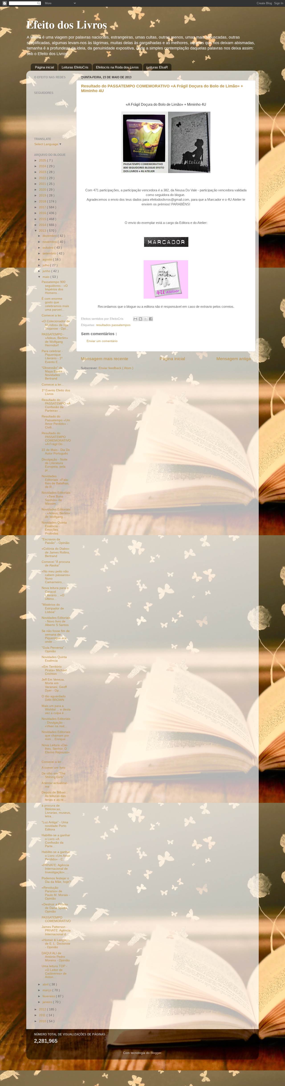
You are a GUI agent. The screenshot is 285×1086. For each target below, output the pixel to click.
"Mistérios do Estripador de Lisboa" (53, 608)
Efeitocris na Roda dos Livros (117, 67)
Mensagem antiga (233, 358)
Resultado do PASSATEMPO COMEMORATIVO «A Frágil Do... (56, 439)
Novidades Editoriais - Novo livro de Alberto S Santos (56, 621)
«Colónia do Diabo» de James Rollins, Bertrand (56, 552)
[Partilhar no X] (145, 319)
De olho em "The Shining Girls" (53, 775)
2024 (43, 166)
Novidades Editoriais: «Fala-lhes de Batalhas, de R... (55, 482)
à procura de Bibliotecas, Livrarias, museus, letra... (56, 811)
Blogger (156, 1053)
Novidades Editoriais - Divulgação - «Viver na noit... (56, 722)
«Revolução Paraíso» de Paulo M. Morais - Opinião (56, 893)
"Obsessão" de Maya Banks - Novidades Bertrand (53, 373)
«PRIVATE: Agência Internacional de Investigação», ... (55, 868)
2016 (43, 213)
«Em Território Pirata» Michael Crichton (54, 670)
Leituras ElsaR (157, 67)
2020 (43, 189)
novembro (50, 242)
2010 (43, 1021)
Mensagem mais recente (104, 358)
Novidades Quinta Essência (54, 658)
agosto (48, 259)
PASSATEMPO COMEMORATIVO (56, 919)
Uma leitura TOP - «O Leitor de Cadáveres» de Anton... (54, 971)
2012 (43, 1009)
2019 (43, 195)
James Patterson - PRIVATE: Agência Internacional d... (56, 930)
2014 (43, 225)
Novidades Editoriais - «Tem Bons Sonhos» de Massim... (56, 498)
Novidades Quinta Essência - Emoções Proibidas (54, 528)
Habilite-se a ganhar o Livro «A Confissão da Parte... (56, 841)
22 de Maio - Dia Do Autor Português (56, 451)
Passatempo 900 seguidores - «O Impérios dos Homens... (55, 287)
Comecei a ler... (53, 315)
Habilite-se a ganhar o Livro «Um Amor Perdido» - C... (56, 855)
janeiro (48, 1002)
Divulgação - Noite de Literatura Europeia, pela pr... (54, 465)
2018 (43, 201)
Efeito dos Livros (66, 24)
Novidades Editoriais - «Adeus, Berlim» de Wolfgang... (56, 513)
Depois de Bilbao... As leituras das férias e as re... (55, 796)
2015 (43, 219)
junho (47, 271)
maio (46, 277)
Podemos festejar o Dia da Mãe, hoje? (56, 880)
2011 (43, 1015)
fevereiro (49, 996)
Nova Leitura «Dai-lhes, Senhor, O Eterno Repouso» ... (56, 750)
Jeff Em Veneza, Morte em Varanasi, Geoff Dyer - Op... (54, 685)
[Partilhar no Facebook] (151, 319)
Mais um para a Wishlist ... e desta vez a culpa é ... (56, 709)
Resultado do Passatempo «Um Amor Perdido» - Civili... (56, 422)
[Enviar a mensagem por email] (135, 319)
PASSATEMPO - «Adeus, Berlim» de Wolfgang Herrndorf (55, 340)
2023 (43, 172)
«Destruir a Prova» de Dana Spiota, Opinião (55, 908)
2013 (43, 230)
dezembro (50, 235)
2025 (43, 160)
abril (46, 984)
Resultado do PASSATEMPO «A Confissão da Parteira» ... (56, 405)
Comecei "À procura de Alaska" (56, 563)
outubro (48, 247)
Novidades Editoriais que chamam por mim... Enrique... (56, 735)
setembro (50, 253)
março (47, 990)
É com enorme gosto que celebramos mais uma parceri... (55, 304)
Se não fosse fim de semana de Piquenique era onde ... (56, 636)
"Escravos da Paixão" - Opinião (55, 541)
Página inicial (44, 67)
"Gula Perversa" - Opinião (54, 649)
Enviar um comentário (102, 341)
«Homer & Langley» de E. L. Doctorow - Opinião (56, 943)
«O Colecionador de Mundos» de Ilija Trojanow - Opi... (56, 325)
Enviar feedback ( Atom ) (116, 368)
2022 (43, 178)
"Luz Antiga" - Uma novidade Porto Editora (55, 826)
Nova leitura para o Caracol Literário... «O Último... (55, 593)
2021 (43, 184)
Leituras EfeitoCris (75, 67)
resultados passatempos (113, 325)
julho (46, 265)
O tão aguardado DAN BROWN (54, 698)
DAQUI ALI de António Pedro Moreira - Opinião (56, 957)
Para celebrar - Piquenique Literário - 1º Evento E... (52, 356)
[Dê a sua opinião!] (140, 319)
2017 (43, 207)
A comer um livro (53, 767)
